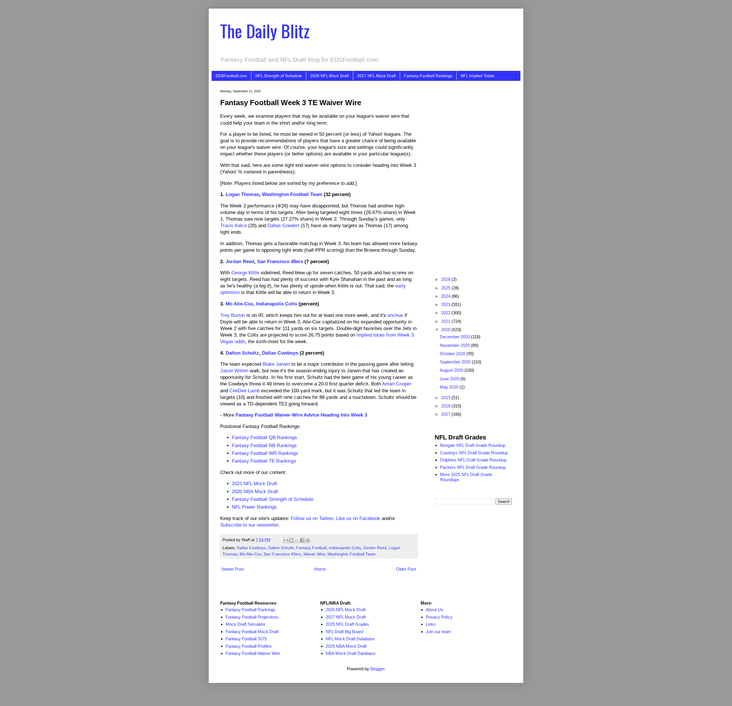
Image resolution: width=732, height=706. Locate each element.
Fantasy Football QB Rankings (264, 437)
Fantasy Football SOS (246, 638)
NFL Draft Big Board (344, 631)
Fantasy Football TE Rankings (264, 460)
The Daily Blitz (264, 30)
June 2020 (450, 378)
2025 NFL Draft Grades (347, 624)
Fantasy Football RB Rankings (264, 445)
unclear (395, 315)
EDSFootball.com (231, 75)
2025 (446, 287)
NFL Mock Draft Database (350, 638)
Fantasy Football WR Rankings (265, 453)
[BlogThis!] (291, 540)
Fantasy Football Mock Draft (252, 631)
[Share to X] (297, 540)
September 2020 (456, 361)
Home (320, 569)
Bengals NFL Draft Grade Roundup (472, 445)
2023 (446, 304)
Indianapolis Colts (276, 303)
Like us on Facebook (358, 518)
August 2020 (452, 370)
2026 (446, 279)
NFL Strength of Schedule (278, 75)
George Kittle (245, 272)
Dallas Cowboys (280, 352)
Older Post (406, 569)
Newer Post (233, 569)
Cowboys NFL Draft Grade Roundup (474, 452)
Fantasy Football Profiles (249, 646)
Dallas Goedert (283, 225)
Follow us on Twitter (312, 518)
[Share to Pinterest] (308, 540)
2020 (446, 329)
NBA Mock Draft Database (350, 653)
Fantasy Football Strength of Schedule (272, 499)
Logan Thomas (242, 194)
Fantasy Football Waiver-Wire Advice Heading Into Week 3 (301, 414)
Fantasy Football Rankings (428, 75)
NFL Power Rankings (254, 506)
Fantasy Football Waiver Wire (253, 653)
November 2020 (455, 345)
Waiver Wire (314, 554)
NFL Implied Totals (477, 75)
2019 (446, 397)
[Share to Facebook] (302, 540)
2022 (446, 312)
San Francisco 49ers (280, 261)
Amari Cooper (396, 383)
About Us (434, 609)
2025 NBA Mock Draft (346, 646)
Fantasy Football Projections (252, 617)
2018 (446, 405)
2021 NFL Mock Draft (254, 483)
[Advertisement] (473, 175)
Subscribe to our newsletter (249, 524)
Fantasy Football (311, 548)
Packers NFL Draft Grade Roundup (473, 467)
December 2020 (455, 336)
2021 (446, 321)
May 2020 (450, 387)
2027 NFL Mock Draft (376, 75)
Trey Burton (232, 315)
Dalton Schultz (242, 352)
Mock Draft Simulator (245, 624)
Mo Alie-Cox (239, 303)
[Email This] (286, 540)
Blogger (377, 668)
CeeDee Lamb (244, 390)
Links (431, 624)
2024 (446, 296)
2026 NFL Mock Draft (329, 75)
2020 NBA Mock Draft (255, 491)
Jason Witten (234, 370)
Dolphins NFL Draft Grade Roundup (473, 459)
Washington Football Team (292, 194)
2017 (446, 414)
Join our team (438, 631)
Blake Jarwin (276, 364)
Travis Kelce (233, 225)
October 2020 (453, 353)
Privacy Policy (439, 617)
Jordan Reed (240, 261)
